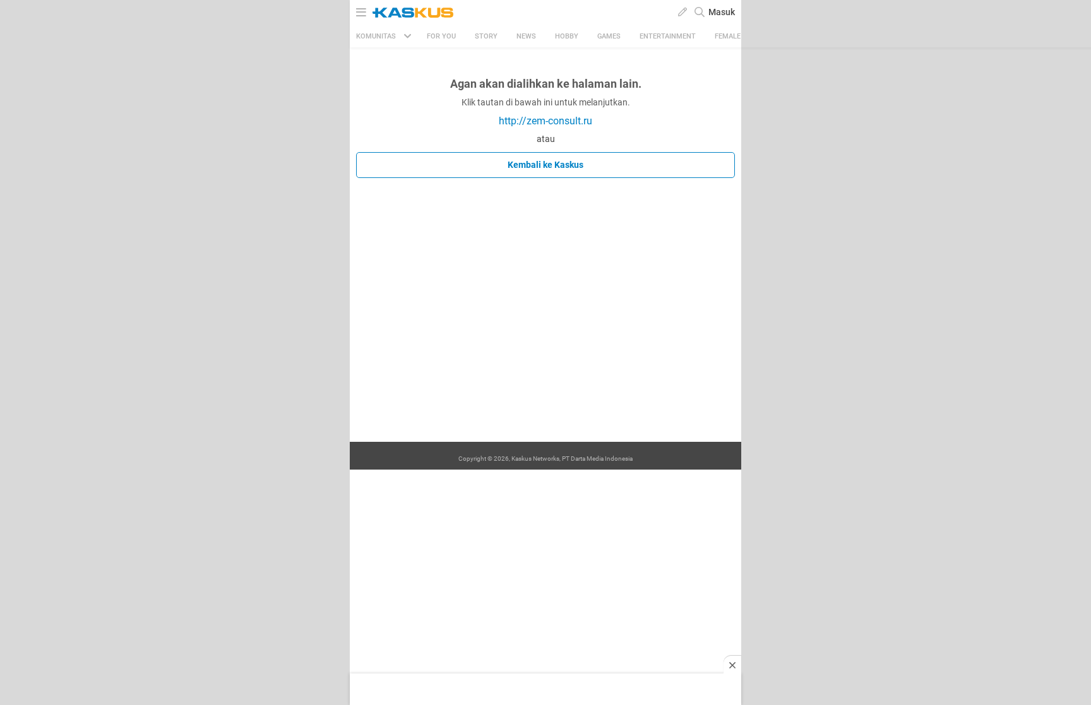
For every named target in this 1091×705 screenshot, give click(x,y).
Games (609, 36)
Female (728, 36)
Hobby (566, 36)
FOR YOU (441, 36)
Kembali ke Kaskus (545, 165)
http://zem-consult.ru (545, 121)
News (526, 36)
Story (486, 36)
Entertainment (668, 36)
